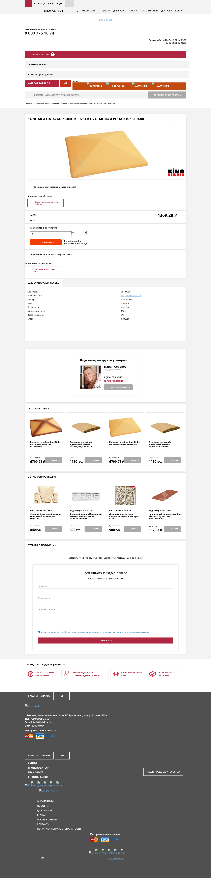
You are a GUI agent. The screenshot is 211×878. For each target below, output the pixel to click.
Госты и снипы (149, 10)
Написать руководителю (40, 74)
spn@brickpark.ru (114, 380)
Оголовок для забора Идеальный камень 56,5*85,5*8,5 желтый (81, 444)
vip (65, 83)
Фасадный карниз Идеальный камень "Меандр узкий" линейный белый (86, 516)
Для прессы (119, 10)
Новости (105, 10)
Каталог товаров (39, 695)
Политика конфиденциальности (59, 828)
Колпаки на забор (42, 103)
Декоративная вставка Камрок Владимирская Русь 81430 (124, 516)
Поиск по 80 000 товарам (167, 95)
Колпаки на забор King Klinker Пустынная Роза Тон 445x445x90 (45, 444)
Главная (28, 103)
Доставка (166, 10)
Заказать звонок (120, 387)
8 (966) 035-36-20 (113, 377)
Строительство (38, 777)
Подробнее (46, 434)
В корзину (48, 242)
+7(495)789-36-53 (40, 718)
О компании (89, 10)
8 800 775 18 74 (53, 10)
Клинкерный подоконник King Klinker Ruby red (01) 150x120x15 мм (165, 516)
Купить (56, 460)
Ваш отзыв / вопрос (47, 609)
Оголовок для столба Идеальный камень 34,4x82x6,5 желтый (160, 444)
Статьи (133, 10)
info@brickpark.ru (43, 722)
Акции (32, 763)
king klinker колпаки (131, 295)
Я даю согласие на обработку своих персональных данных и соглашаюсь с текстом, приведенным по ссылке (95, 632)
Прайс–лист (35, 772)
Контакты (180, 10)
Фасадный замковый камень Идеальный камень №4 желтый (45, 516)
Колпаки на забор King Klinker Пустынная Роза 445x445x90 (125, 443)
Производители (39, 767)
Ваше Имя (42, 586)
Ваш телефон (44, 598)
